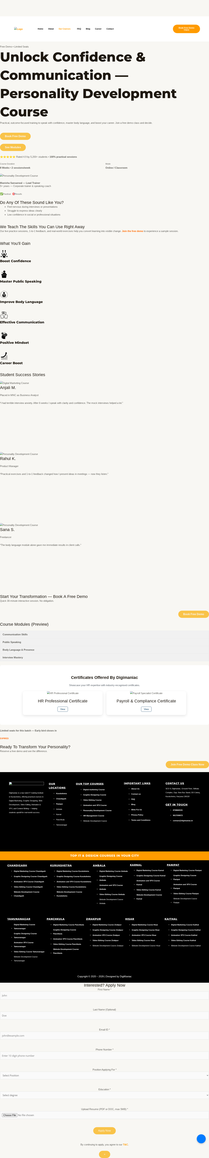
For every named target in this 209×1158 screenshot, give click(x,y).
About (51, 29)
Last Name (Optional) (104, 1009)
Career (98, 29)
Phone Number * (104, 1049)
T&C (125, 1144)
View (62, 709)
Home (40, 29)
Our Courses (65, 29)
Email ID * (104, 1029)
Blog (88, 29)
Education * (104, 1089)
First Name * (104, 989)
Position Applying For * (105, 1069)
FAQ (79, 29)
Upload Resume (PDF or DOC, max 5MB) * (104, 1109)
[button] (65, 28)
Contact (110, 29)
